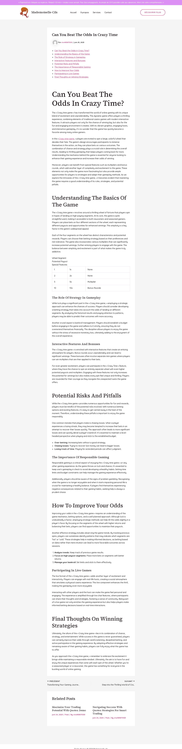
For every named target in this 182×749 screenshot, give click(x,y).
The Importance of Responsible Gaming (72, 67)
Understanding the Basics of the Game (72, 54)
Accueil (73, 12)
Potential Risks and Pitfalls (66, 64)
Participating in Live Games (66, 73)
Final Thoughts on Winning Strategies (71, 77)
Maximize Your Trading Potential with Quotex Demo (69, 708)
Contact (108, 12)
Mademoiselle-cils (44, 12)
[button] (152, 12)
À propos (84, 12)
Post (67, 715)
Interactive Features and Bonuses (69, 60)
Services (97, 12)
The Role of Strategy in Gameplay (69, 57)
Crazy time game (66, 138)
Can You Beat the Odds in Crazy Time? (71, 50)
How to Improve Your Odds (66, 70)
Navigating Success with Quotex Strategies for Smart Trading (109, 710)
